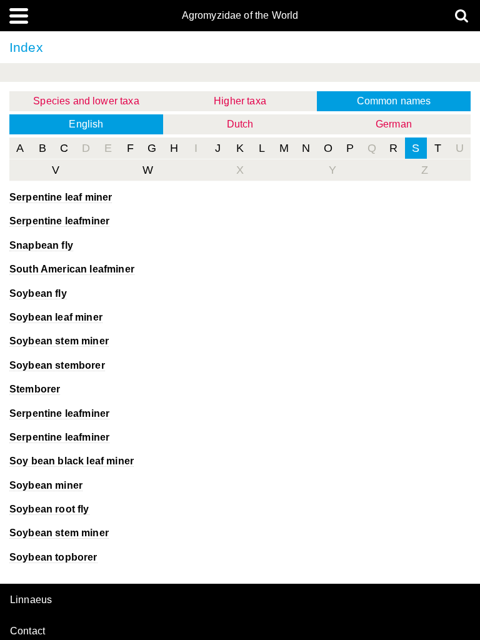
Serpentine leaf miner (60, 197)
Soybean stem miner (59, 341)
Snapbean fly (41, 245)
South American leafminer (71, 269)
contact (27, 631)
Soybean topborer (53, 557)
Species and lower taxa (86, 101)
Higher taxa (240, 101)
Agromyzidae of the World (240, 16)
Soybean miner (45, 485)
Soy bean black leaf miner (71, 461)
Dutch (240, 124)
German (394, 124)
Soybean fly (38, 293)
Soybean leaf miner (55, 317)
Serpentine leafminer (59, 221)
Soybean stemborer (57, 365)
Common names (394, 101)
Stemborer (34, 389)
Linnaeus (31, 600)
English (86, 124)
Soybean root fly (49, 509)
